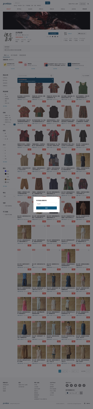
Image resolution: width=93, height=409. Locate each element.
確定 (46, 208)
